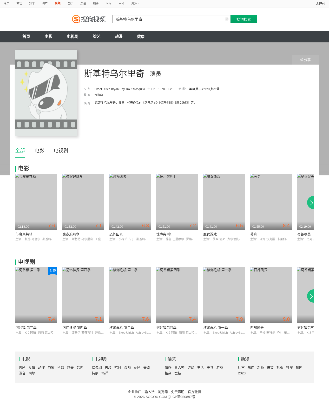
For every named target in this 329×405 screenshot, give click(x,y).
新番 (260, 367)
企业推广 (134, 392)
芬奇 (253, 234)
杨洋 (104, 373)
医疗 (70, 3)
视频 (57, 3)
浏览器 (163, 392)
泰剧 (137, 367)
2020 (242, 373)
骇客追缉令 (70, 234)
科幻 (60, 367)
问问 (109, 3)
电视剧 (72, 36)
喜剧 (22, 367)
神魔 (289, 367)
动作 (41, 367)
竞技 (177, 373)
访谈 (190, 367)
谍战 (127, 367)
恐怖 (51, 367)
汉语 (83, 3)
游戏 (219, 367)
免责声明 (177, 392)
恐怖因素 (116, 234)
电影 (48, 36)
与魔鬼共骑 (23, 234)
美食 (210, 367)
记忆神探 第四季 (74, 328)
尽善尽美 (304, 234)
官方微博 (194, 392)
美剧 (146, 367)
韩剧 (95, 373)
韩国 (80, 367)
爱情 (31, 367)
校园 (299, 367)
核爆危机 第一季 (215, 328)
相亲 (168, 373)
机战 (279, 367)
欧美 (70, 367)
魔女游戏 (210, 234)
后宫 (241, 367)
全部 (20, 150)
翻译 (96, 3)
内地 (31, 373)
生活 (200, 367)
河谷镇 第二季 (26, 328)
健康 (141, 36)
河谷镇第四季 (166, 328)
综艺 (96, 36)
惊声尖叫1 (164, 234)
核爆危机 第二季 (121, 328)
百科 (121, 3)
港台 (22, 373)
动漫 (119, 36)
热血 (251, 367)
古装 (108, 367)
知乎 (32, 3)
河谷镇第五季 (307, 328)
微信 (19, 3)
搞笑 (270, 367)
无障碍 (320, 3)
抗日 (117, 367)
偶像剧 (97, 367)
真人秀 (179, 367)
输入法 (150, 392)
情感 (168, 367)
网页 (6, 3)
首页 (26, 36)
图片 (45, 3)
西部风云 (257, 328)
